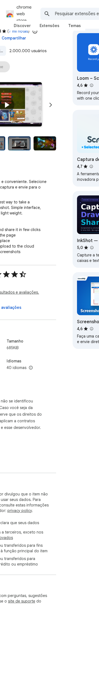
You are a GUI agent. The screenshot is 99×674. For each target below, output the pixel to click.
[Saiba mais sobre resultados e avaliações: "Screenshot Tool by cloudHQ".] (91, 328)
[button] (7, 105)
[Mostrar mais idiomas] (31, 368)
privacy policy (19, 510)
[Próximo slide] (50, 104)
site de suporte (21, 601)
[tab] (22, 26)
